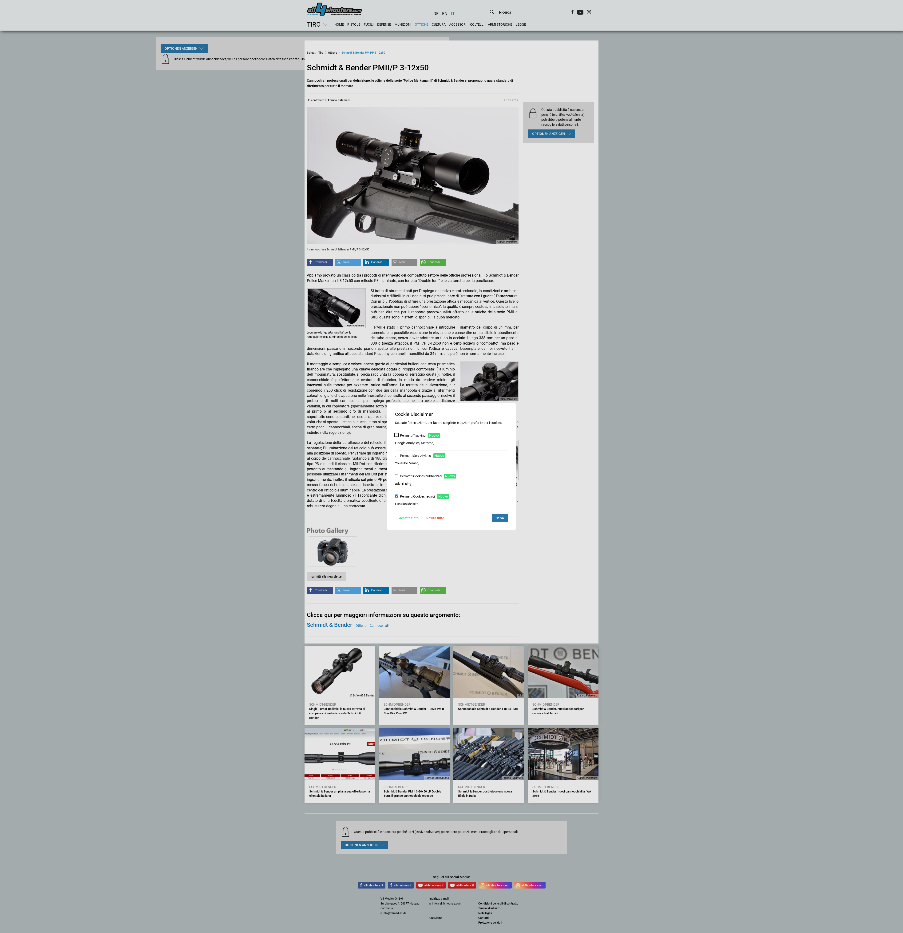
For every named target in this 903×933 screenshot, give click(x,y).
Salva (500, 518)
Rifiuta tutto (435, 518)
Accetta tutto (409, 518)
